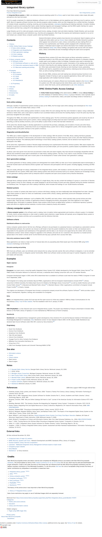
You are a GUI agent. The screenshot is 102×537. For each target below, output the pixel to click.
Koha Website (13, 448)
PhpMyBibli (13, 483)
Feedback (41, 2)
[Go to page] (100, 2)
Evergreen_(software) (16, 478)
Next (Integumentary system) (87, 12)
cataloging (57, 24)
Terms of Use (71, 523)
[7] (79, 290)
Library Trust (18, 301)
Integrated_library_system (17, 471)
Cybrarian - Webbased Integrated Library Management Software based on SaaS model (35, 444)
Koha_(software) (14, 480)
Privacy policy (11, 514)
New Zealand (28, 301)
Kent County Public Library (20, 375)
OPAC (11, 474)
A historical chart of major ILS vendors (20, 438)
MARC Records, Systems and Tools (19, 440)
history (27, 471)
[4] (20, 284)
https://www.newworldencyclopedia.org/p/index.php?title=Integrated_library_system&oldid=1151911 (46, 498)
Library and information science (18, 505)
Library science (13, 357)
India (32, 320)
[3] (70, 282)
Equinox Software (17, 381)
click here (58, 466)
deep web (53, 47)
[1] (90, 270)
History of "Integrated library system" (21, 491)
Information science (15, 353)
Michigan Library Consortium (20, 373)
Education (12, 504)
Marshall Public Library (18, 377)
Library (11, 355)
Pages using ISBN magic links (18, 511)
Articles (27, 2)
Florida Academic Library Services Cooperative (23, 442)
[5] (46, 284)
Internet (86, 81)
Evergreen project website (17, 446)
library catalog (44, 96)
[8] (54, 321)
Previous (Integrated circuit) (14, 12)
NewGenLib (15, 383)
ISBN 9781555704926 (84, 419)
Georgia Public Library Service (21, 369)
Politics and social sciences (17, 501)
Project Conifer (16, 379)
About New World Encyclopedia (10, 516)
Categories (10, 500)
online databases (79, 85)
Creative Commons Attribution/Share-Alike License (31, 523)
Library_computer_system (17, 476)
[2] (83, 280)
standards (10, 462)
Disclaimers (10, 518)
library (60, 15)
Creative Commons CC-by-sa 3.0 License (48, 462)
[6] (16, 286)
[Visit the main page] (11, 2)
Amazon (62, 40)
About (33, 2)
